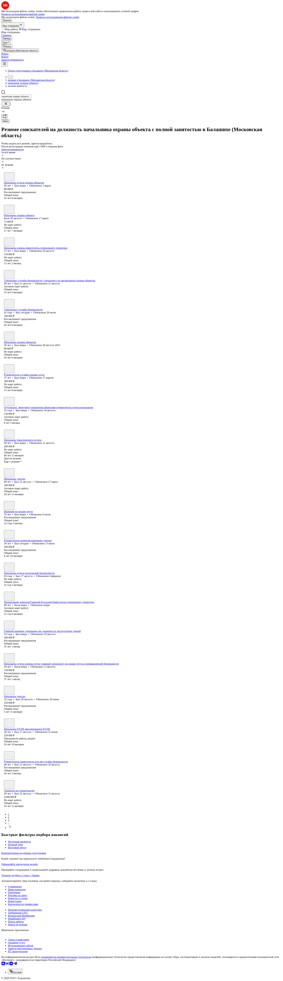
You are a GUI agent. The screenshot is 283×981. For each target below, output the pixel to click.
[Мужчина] (9, 176)
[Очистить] (5, 104)
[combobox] (16, 96)
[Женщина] (9, 209)
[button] (5, 53)
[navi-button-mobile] (4, 64)
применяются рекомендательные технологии (66, 957)
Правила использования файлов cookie (57, 17)
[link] (6, 46)
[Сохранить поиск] (4, 116)
